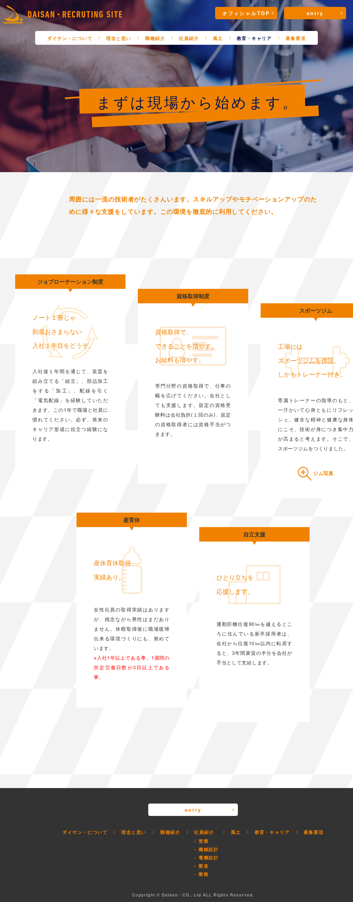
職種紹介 (155, 38)
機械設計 (209, 849)
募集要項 (296, 38)
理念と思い (118, 38)
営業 (204, 841)
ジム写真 (323, 473)
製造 (204, 865)
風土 (218, 38)
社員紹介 (189, 38)
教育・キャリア (254, 38)
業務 (204, 874)
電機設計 (209, 857)
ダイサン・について (69, 38)
